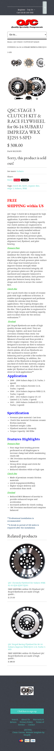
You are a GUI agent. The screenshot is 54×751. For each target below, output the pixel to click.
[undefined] (27, 88)
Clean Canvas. (18, 732)
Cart (25, 13)
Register (21, 10)
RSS (22, 3)
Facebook (27, 3)
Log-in (30, 10)
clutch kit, (17, 186)
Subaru (20, 171)
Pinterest (31, 3)
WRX (25, 188)
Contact (31, 725)
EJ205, (25, 186)
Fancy (10, 180)
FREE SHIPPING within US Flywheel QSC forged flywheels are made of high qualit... (26, 591)
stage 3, (10, 188)
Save (18, 180)
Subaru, (18, 188)
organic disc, (34, 186)
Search (45, 7)
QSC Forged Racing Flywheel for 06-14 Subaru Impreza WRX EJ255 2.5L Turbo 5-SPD (27, 646)
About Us (25, 719)
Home (9, 42)
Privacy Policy (26, 722)
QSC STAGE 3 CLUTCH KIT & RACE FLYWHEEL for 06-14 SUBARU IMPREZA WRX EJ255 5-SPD (27, 47)
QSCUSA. (28, 730)
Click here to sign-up (27, 711)
